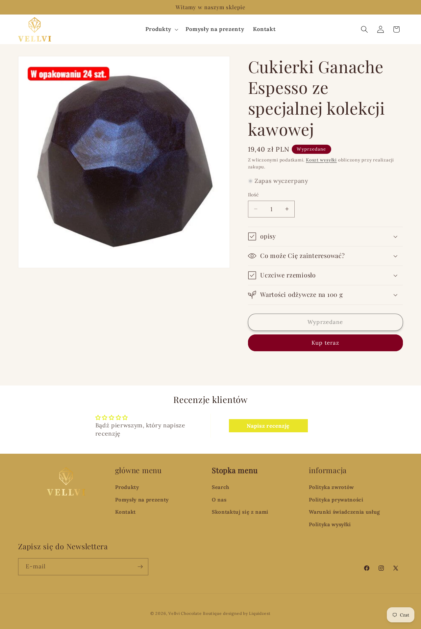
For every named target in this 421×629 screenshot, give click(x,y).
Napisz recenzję (268, 425)
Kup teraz (325, 342)
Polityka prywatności (336, 500)
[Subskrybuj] (140, 566)
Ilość (253, 195)
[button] (161, 29)
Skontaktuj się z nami (240, 512)
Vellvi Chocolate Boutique (195, 613)
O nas (219, 500)
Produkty (127, 487)
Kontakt (125, 512)
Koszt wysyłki (321, 160)
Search (221, 487)
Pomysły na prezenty (142, 500)
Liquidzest (260, 613)
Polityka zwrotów (331, 487)
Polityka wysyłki (330, 524)
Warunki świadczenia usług (345, 512)
